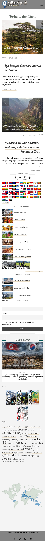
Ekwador (24, 429)
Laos (28, 443)
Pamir (36, 446)
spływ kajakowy (19, 452)
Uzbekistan (19, 459)
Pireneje (5, 449)
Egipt (15, 430)
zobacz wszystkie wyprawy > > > (34, 271)
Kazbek (11, 443)
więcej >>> (5, 203)
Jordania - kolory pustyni (22, 249)
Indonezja (6, 436)
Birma (12, 427)
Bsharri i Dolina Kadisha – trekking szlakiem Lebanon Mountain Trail (22, 147)
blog (18, 427)
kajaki (15, 439)
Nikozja (20, 446)
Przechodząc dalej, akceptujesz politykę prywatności (18, 323)
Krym (19, 442)
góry (24, 433)
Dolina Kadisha (7, 430)
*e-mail (4, 313)
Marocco (5, 446)
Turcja (36, 456)
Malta (40, 443)
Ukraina (8, 458)
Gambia (33, 430)
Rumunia (7, 452)
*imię (4, 305)
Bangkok (5, 427)
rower (30, 449)
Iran (13, 436)
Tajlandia (13, 455)
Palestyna (28, 446)
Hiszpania (33, 433)
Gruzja (12, 432)
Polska (12, 449)
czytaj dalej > (9, 89)
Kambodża (25, 439)
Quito (19, 449)
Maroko (12, 446)
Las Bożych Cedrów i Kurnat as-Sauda (23, 68)
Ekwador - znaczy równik (22, 257)
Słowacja (28, 452)
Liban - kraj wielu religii (22, 288)
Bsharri (24, 427)
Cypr (38, 427)
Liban (34, 443)
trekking (27, 455)
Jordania (6, 439)
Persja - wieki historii (21, 227)
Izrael (22, 436)
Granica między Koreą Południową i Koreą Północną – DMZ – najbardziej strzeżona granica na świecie (22, 377)
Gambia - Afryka (19, 220)
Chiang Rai (31, 427)
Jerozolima (32, 436)
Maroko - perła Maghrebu (23, 242)
